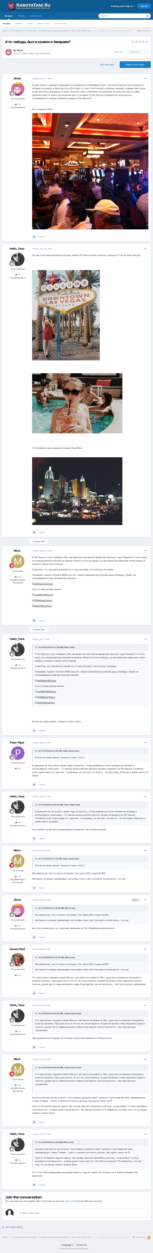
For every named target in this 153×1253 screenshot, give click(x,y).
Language (67, 1245)
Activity (21, 16)
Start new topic (107, 64)
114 (18, 275)
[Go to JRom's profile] (8, 52)
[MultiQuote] (34, 237)
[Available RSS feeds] (149, 1238)
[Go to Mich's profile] (18, 561)
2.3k (19, 577)
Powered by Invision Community (74, 1248)
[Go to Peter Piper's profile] (18, 753)
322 (19, 975)
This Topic (135, 16)
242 (19, 768)
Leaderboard (61, 23)
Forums (6, 23)
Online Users (43, 23)
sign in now (70, 1201)
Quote (42, 237)
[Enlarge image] (90, 171)
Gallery (19, 23)
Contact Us (81, 1245)
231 (19, 104)
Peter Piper (17, 742)
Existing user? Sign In (122, 6)
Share (119, 52)
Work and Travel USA (39, 53)
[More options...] (145, 78)
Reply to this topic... (31, 1213)
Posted (41, 78)
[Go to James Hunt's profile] (18, 959)
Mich (17, 550)
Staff (30, 23)
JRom (20, 50)
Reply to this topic (135, 64)
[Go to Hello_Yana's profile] (18, 259)
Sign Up (144, 6)
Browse (8, 16)
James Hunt (17, 949)
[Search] (147, 15)
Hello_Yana (17, 248)
